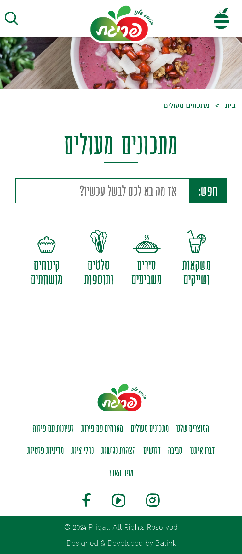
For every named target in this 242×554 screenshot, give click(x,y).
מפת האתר (121, 473)
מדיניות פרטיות (45, 450)
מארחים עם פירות (102, 428)
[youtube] (118, 501)
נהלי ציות (82, 450)
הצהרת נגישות (118, 450)
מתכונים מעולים (150, 428)
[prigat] (121, 23)
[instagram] (153, 501)
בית (229, 105)
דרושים (152, 450)
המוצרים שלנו (192, 428)
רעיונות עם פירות (53, 428)
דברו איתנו (202, 450)
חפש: (208, 191)
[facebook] (86, 501)
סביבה (175, 450)
